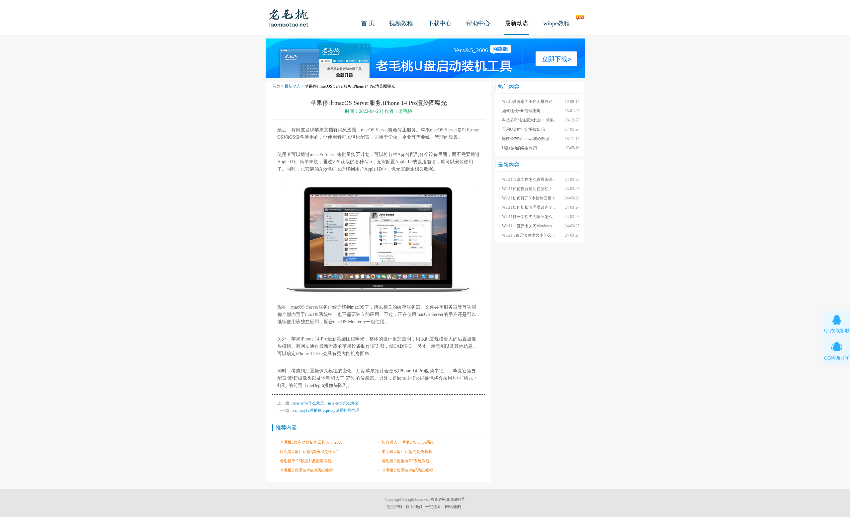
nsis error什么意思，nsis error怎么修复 (326, 403)
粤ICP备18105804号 (448, 499)
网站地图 (453, 506)
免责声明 (394, 506)
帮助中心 (478, 23)
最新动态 (517, 23)
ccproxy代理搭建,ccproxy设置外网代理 (326, 410)
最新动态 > (295, 86)
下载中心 (440, 23)
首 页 (368, 23)
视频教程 (401, 23)
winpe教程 (556, 23)
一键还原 (433, 506)
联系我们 (414, 506)
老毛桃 (289, 17)
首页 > (278, 86)
